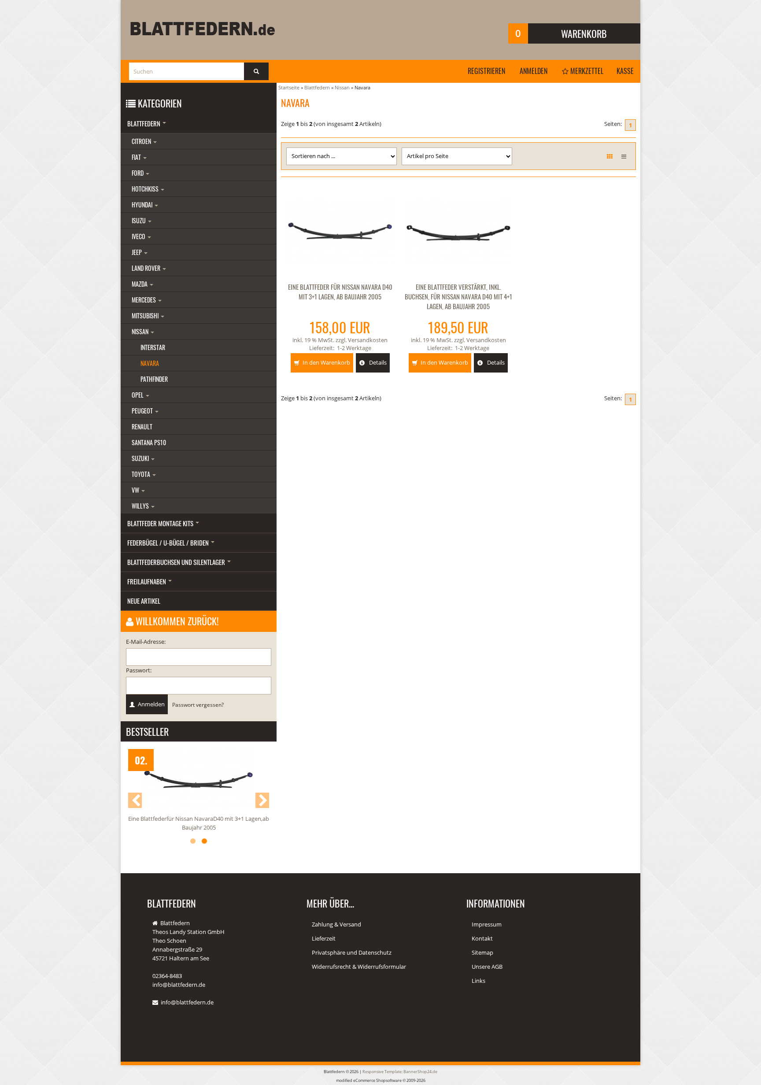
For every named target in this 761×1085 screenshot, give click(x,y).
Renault (142, 426)
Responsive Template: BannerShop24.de (399, 1071)
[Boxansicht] (609, 156)
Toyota (141, 474)
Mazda (140, 283)
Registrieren (486, 71)
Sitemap (482, 952)
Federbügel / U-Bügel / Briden (168, 542)
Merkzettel (586, 71)
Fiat (137, 157)
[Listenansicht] (624, 156)
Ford (138, 172)
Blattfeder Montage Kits (161, 523)
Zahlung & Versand (336, 924)
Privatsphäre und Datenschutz (352, 952)
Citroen (142, 141)
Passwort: (138, 670)
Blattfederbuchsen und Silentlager (176, 562)
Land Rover (147, 268)
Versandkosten (368, 340)
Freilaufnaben (147, 581)
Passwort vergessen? (198, 704)
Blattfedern (144, 123)
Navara (149, 363)
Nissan (141, 331)
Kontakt (482, 938)
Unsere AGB (487, 967)
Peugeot (143, 410)
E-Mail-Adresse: (146, 642)
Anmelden (533, 71)
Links (478, 981)
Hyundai (143, 204)
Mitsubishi (146, 315)
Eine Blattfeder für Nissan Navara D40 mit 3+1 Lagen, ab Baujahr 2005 (340, 291)
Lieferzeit (324, 938)
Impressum (487, 924)
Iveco (139, 236)
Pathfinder (154, 379)
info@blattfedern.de (187, 1002)
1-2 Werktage (354, 348)
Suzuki (141, 458)
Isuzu (139, 220)
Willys (141, 505)
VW (136, 490)
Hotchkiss (146, 188)
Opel (138, 394)
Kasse (625, 71)
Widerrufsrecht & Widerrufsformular (359, 967)
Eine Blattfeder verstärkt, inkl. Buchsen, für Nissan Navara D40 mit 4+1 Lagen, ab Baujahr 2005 (458, 296)
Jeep (137, 252)
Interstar (152, 347)
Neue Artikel (143, 600)
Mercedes (144, 299)
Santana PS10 (149, 442)
